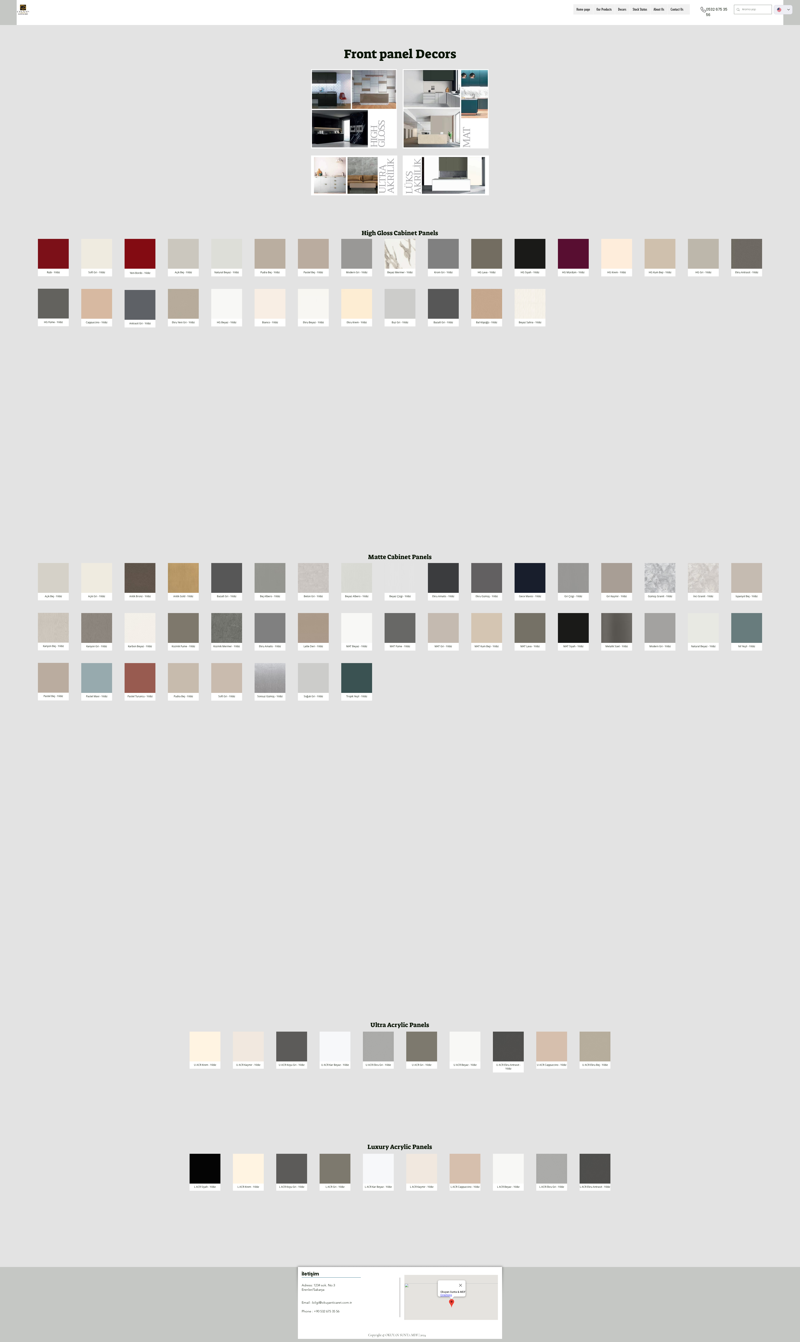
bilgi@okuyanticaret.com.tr (332, 1302)
